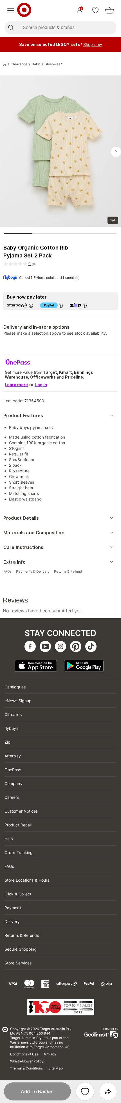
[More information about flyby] (77, 278)
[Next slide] (116, 152)
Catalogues (15, 686)
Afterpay (13, 755)
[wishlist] (95, 10)
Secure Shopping (21, 949)
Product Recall (18, 824)
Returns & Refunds (22, 935)
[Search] (11, 27)
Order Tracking (19, 852)
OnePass (13, 769)
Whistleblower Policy (27, 1061)
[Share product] (108, 1091)
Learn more (16, 384)
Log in (41, 384)
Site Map (55, 1068)
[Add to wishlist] (85, 1091)
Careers (12, 797)
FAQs (9, 866)
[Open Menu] (10, 10)
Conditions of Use (24, 1054)
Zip (7, 742)
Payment (13, 907)
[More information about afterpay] (31, 305)
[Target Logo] (24, 10)
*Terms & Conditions (26, 1068)
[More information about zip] (84, 305)
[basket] (109, 10)
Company (14, 783)
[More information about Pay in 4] (61, 305)
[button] (37, 1091)
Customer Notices (21, 811)
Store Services (18, 962)
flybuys (11, 728)
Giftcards (13, 714)
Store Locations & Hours (27, 880)
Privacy (50, 1054)
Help (9, 838)
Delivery (12, 921)
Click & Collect (18, 893)
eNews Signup (18, 700)
